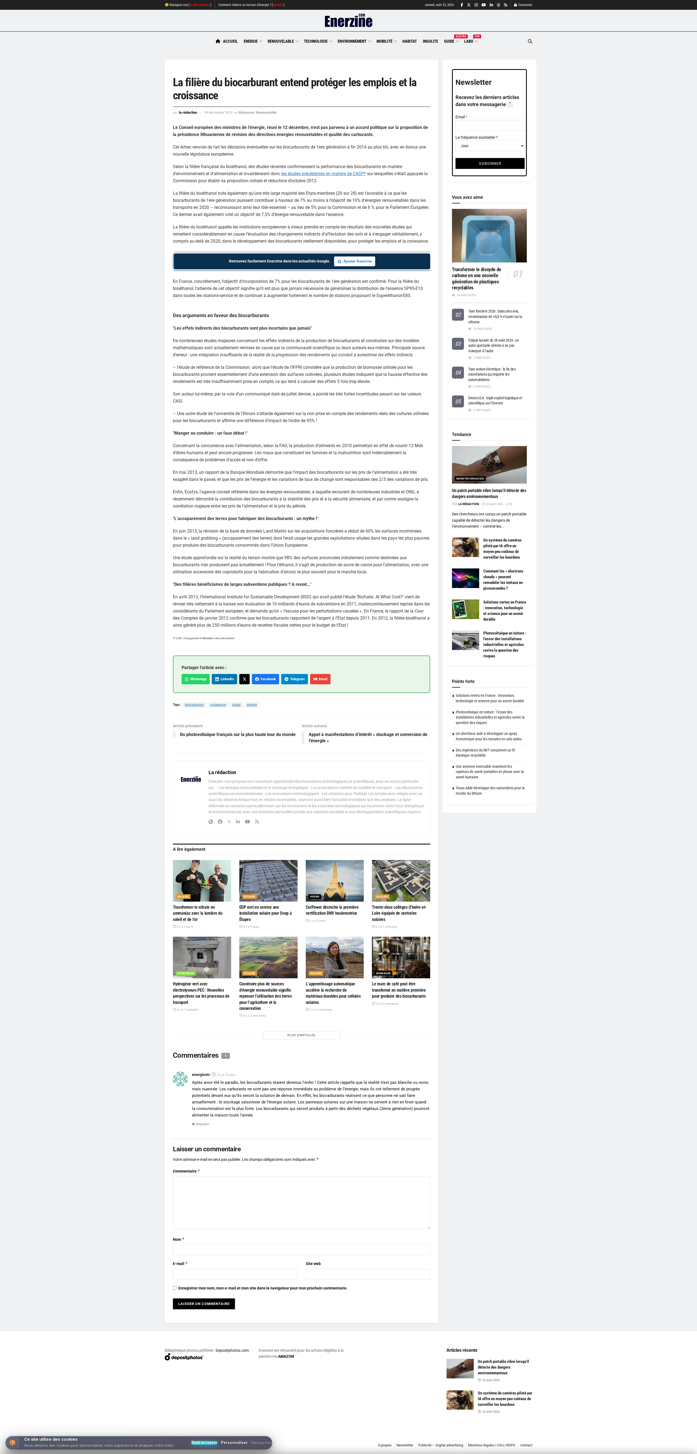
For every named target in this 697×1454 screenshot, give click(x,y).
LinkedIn (226, 679)
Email (322, 679)
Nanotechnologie (470, 478)
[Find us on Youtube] (484, 5)
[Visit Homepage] (349, 21)
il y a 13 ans (226, 1075)
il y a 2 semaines (254, 1015)
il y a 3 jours (184, 927)
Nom (179, 1239)
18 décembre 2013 (218, 112)
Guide (451, 40)
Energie (251, 41)
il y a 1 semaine (386, 927)
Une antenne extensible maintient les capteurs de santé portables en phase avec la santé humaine (490, 771)
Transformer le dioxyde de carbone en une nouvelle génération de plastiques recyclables (476, 279)
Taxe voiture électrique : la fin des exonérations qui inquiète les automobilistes (492, 374)
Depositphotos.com (232, 1350)
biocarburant (194, 705)
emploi (252, 705)
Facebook (267, 679)
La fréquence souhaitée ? (477, 137)
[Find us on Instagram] (476, 5)
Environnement (352, 41)
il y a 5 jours (250, 927)
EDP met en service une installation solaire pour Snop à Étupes (265, 913)
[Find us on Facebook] (462, 5)
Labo (470, 40)
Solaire (183, 896)
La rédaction (188, 112)
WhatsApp (197, 679)
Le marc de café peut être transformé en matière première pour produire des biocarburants (399, 990)
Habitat (409, 41)
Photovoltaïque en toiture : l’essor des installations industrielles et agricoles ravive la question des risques (504, 644)
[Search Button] (530, 41)
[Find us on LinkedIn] (491, 5)
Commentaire (186, 1171)
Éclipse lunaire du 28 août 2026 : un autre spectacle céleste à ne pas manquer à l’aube (493, 345)
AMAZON (286, 1356)
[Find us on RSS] (505, 5)
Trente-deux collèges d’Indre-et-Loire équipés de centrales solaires (399, 913)
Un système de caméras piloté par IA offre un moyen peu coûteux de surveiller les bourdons (505, 1399)
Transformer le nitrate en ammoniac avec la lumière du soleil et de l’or (197, 913)
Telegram (296, 679)
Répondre (202, 1124)
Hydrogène (185, 973)
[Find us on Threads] (498, 5)
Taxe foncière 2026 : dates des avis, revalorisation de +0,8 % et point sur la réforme (495, 316)
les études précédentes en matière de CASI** (323, 173)
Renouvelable (281, 41)
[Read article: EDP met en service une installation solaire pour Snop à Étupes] (268, 881)
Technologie (316, 41)
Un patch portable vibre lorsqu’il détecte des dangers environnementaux (503, 1367)
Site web (313, 1263)
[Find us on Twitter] (469, 5)
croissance (218, 705)
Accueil (230, 41)
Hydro (315, 896)
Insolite (430, 41)
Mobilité (384, 41)
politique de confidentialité (343, 1448)
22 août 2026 (494, 504)
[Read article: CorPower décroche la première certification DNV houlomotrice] (335, 881)
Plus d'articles (302, 1035)
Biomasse (246, 112)
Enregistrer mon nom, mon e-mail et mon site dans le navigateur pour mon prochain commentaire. (262, 1288)
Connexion (525, 5)
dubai (236, 705)
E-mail (180, 1263)
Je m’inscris (504, 1438)
